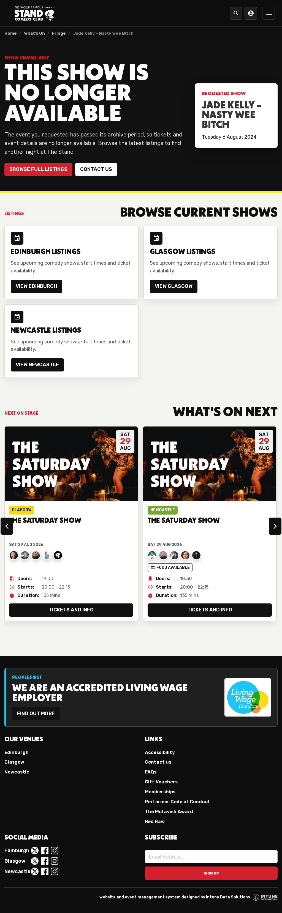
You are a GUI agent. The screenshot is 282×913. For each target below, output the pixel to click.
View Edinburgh (36, 286)
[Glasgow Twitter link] (35, 861)
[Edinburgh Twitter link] (35, 850)
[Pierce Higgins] (13, 555)
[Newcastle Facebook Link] (44, 871)
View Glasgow (173, 286)
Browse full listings (38, 169)
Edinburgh (16, 752)
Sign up (211, 873)
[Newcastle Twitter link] (35, 871)
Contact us (96, 169)
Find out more (36, 713)
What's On (34, 33)
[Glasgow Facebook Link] (44, 861)
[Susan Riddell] (46, 555)
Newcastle (16, 772)
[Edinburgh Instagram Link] (54, 850)
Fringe (59, 33)
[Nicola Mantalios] (185, 555)
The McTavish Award (169, 811)
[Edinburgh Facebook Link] (44, 850)
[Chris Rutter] (24, 555)
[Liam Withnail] (196, 555)
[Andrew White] (58, 555)
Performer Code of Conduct (177, 801)
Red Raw (155, 821)
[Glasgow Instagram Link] (54, 861)
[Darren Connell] (35, 555)
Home (10, 33)
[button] (268, 13)
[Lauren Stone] (174, 555)
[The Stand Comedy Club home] (34, 13)
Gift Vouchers (161, 781)
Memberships (160, 791)
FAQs (150, 772)
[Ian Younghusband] (163, 555)
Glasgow (14, 762)
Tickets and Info (71, 610)
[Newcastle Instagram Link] (54, 871)
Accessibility (160, 752)
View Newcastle (37, 365)
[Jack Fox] (152, 555)
